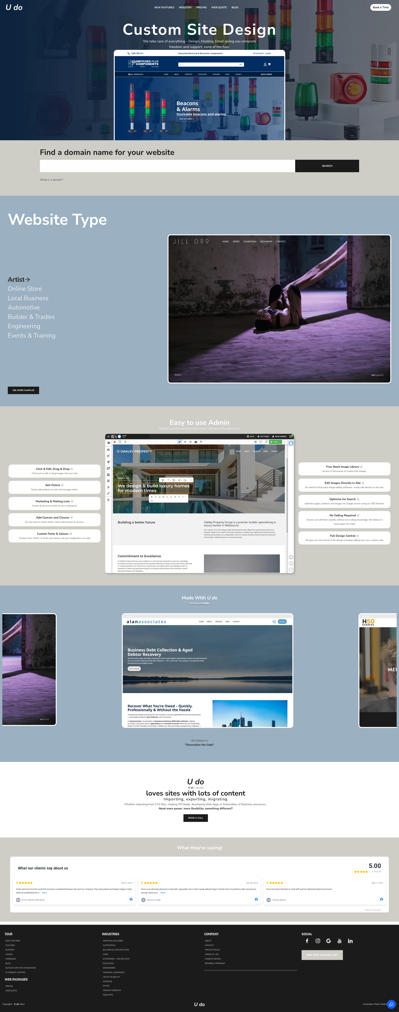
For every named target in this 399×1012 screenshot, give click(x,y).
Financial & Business (114, 972)
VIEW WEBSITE (199, 666)
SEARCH (327, 166)
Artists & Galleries (113, 940)
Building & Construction (116, 949)
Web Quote (219, 7)
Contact (209, 945)
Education (108, 963)
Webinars (10, 958)
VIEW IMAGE (199, 670)
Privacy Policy (212, 949)
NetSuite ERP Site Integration (20, 967)
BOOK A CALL (195, 817)
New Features (164, 7)
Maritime (107, 981)
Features (10, 945)
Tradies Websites (112, 990)
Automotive (109, 945)
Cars (105, 954)
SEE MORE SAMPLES (23, 390)
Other (106, 985)
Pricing (201, 7)
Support (9, 949)
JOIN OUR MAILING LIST (322, 955)
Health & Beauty (111, 977)
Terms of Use (212, 954)
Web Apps (108, 994)
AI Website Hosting (15, 972)
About (208, 940)
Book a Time (381, 7)
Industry (185, 7)
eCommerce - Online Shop (116, 958)
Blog (235, 7)
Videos (9, 954)
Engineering (109, 967)
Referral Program (215, 963)
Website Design (213, 958)
